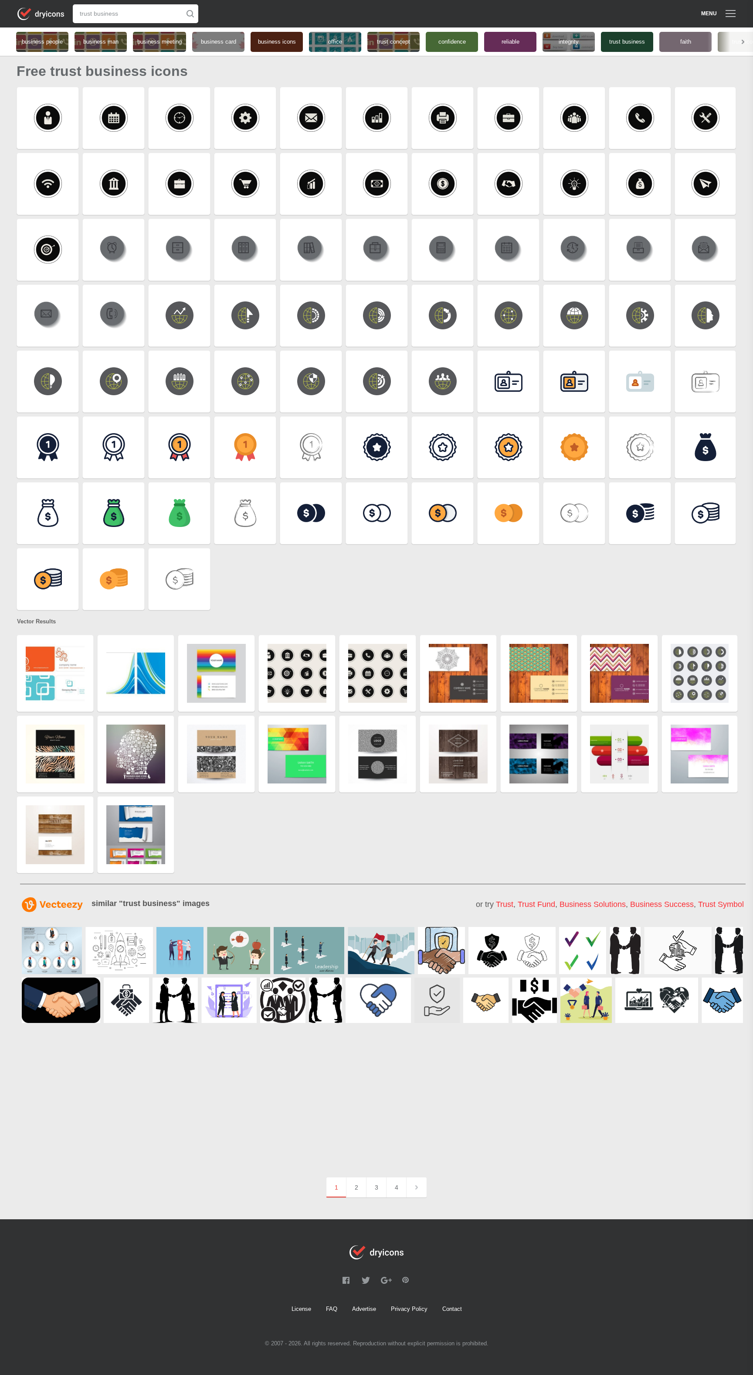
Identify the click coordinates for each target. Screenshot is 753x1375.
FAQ (331, 1309)
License (301, 1309)
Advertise (364, 1309)
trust (504, 904)
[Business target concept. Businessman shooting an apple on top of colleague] (238, 950)
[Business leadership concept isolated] (309, 950)
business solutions (593, 904)
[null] (381, 950)
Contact (452, 1309)
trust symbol (721, 904)
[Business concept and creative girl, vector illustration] (229, 1000)
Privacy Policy (409, 1309)
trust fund (536, 904)
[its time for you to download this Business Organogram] (52, 950)
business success (662, 904)
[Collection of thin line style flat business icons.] (119, 950)
